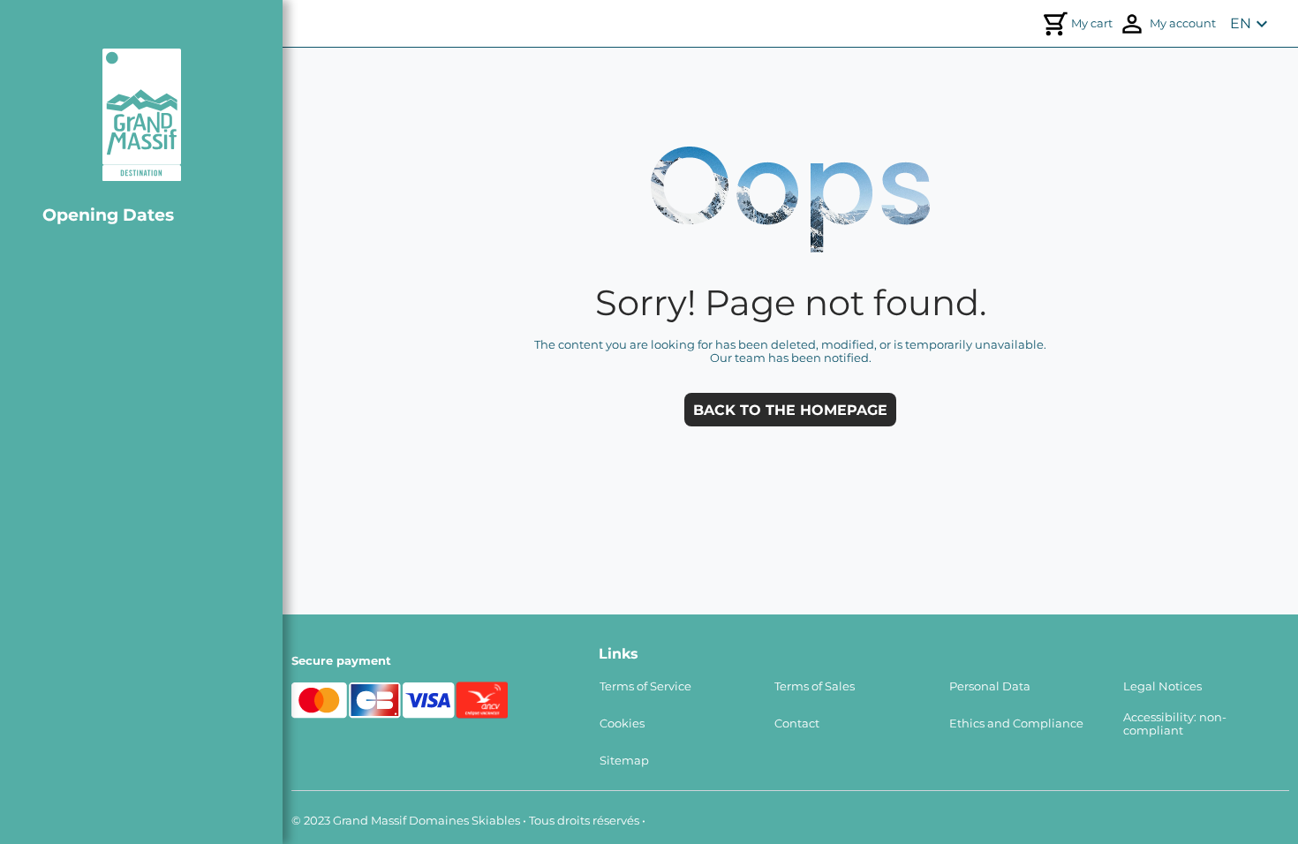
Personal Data (989, 686)
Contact (796, 723)
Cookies (622, 723)
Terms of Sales (814, 686)
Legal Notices (1162, 686)
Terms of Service (645, 686)
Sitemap (624, 760)
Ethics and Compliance (1016, 723)
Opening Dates (108, 214)
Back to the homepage (790, 410)
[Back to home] (141, 115)
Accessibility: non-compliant (1174, 724)
